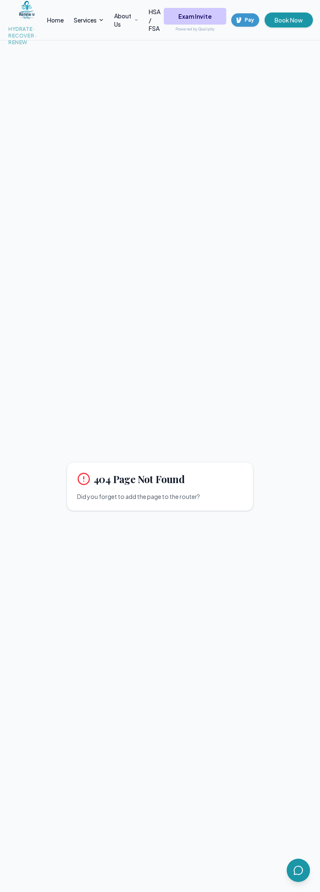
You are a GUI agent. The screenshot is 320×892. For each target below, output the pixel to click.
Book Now (289, 20)
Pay (249, 20)
